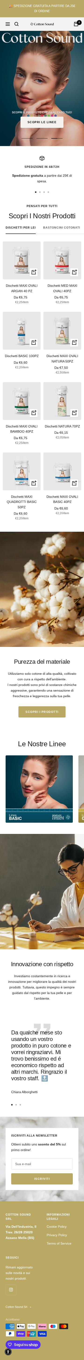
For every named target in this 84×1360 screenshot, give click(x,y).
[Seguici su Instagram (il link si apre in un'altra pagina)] (11, 1290)
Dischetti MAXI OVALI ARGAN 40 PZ (22, 288)
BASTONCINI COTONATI (61, 227)
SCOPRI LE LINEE (42, 122)
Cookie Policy (56, 1226)
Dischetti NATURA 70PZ (62, 426)
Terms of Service (59, 1243)
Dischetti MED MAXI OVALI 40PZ (62, 288)
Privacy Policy (57, 1235)
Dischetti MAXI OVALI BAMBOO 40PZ (22, 428)
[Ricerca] (16, 24)
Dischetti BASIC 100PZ (22, 356)
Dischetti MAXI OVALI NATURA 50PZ (62, 358)
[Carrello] (76, 24)
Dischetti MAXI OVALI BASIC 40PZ (62, 499)
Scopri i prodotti (42, 712)
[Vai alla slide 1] (35, 192)
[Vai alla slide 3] (44, 192)
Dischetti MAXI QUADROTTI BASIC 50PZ (22, 502)
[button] (8, 1351)
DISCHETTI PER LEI (21, 227)
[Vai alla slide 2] (40, 192)
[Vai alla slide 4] (48, 192)
